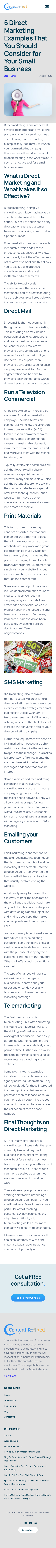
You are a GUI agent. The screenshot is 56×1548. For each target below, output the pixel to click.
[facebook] (20, 1523)
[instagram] (25, 1523)
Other (13, 75)
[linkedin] (36, 1523)
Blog (6, 75)
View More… (11, 1375)
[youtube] (30, 1523)
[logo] (15, 5)
